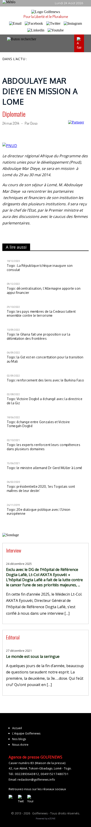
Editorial (13, 637)
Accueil (17, 728)
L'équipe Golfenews (26, 733)
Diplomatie (13, 114)
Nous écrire (20, 744)
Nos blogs (19, 739)
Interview (13, 550)
